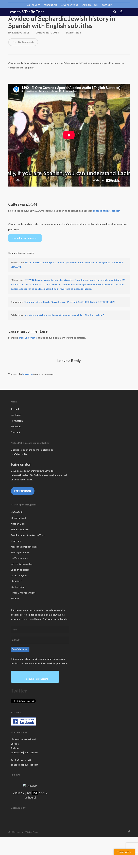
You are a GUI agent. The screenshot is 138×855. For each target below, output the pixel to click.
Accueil (15, 409)
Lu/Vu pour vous (19, 558)
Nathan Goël (18, 523)
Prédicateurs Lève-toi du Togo (28, 535)
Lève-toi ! (16, 581)
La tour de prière (20, 569)
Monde (15, 598)
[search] (115, 12)
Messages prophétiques (24, 546)
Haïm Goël (17, 512)
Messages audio (20, 552)
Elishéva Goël (18, 517)
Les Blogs (16, 414)
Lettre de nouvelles (21, 563)
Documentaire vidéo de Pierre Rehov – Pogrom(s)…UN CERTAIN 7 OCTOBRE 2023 (69, 302)
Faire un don (22, 491)
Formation (17, 420)
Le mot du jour (19, 575)
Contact (15, 432)
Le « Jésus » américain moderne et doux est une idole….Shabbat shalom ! (64, 315)
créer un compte (28, 337)
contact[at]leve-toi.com (106, 210)
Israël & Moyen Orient (23, 592)
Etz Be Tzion (73, 32)
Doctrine (16, 540)
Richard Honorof (20, 529)
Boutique (16, 426)
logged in (27, 374)
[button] (128, 12)
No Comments (26, 41)
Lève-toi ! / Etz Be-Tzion (26, 12)
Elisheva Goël (20, 32)
